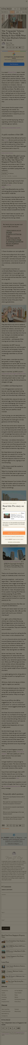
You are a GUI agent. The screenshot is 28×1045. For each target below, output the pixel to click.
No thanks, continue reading (14, 542)
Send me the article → (14, 533)
